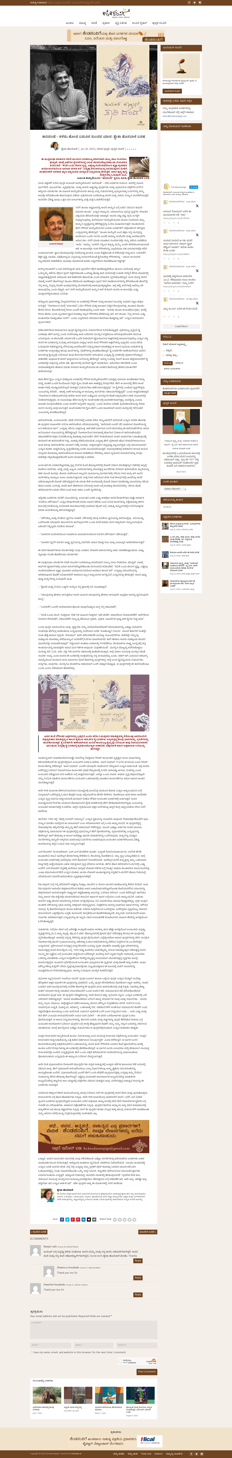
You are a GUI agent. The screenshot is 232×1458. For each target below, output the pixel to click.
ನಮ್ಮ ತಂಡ (132, 1454)
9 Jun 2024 (190, 202)
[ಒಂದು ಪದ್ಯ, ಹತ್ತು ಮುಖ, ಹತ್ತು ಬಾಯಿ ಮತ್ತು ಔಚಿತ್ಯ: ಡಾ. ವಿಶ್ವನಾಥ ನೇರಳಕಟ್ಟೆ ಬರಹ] (165, 539)
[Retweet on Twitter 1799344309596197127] (169, 259)
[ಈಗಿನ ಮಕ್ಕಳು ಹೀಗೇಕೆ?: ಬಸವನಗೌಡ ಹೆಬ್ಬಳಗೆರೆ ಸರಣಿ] (165, 526)
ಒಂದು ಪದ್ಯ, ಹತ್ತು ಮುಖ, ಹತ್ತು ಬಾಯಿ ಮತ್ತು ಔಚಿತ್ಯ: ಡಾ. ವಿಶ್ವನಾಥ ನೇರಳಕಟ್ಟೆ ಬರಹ (185, 539)
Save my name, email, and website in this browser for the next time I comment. (79, 1353)
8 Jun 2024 (190, 231)
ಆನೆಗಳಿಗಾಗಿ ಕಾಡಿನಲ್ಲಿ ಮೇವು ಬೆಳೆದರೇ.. (43, 1409)
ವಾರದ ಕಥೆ (185, 589)
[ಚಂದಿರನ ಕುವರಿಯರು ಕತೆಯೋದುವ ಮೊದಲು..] (109, 1395)
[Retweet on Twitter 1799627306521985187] (169, 223)
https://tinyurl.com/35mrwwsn (177, 287)
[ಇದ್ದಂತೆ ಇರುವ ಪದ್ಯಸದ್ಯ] (78, 1395)
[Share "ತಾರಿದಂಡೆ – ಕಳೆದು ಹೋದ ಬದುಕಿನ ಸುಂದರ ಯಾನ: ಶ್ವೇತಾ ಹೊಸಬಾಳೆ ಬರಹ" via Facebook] (62, 1219)
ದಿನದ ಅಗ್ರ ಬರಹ (187, 530)
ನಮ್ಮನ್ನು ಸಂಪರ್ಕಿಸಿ (174, 1454)
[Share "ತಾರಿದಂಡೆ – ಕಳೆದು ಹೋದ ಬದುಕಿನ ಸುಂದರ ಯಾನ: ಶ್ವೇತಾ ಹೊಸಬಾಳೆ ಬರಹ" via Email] (89, 1219)
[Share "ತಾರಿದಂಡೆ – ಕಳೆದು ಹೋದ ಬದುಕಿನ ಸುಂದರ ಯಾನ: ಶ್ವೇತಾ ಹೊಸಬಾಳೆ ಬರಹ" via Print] (94, 1219)
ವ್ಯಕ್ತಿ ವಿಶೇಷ (121, 24)
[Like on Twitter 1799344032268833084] (174, 291)
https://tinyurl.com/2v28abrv (176, 254)
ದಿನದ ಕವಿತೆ (185, 556)
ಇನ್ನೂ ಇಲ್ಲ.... (172, 355)
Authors (159, 1454)
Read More (181, 472)
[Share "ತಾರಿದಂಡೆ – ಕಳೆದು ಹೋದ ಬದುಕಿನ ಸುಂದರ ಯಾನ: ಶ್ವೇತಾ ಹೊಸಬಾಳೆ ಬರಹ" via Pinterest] (78, 1219)
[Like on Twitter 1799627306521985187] (174, 223)
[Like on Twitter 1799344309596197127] (174, 259)
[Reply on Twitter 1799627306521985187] (165, 223)
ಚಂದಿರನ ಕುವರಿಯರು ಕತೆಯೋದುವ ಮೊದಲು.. (108, 1409)
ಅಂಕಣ (70, 24)
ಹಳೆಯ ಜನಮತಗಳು (172, 369)
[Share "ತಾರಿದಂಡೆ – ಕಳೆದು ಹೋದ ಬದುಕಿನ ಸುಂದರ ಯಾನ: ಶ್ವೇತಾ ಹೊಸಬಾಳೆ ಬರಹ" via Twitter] (67, 1219)
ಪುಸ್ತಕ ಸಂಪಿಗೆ (159, 24)
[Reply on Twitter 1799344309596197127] (165, 259)
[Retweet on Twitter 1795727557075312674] (169, 317)
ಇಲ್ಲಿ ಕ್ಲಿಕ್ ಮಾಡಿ (170, 393)
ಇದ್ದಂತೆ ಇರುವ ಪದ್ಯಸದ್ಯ (73, 1407)
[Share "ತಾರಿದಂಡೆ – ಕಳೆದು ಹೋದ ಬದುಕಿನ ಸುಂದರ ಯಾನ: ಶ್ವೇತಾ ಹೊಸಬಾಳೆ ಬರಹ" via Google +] (72, 1219)
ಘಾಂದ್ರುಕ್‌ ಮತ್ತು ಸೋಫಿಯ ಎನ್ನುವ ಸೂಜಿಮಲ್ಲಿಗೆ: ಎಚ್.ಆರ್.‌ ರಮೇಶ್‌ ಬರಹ (139, 1410)
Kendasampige (176, 202)
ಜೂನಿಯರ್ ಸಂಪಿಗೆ (172, 91)
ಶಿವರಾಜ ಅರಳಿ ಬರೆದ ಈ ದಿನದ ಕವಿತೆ (184, 553)
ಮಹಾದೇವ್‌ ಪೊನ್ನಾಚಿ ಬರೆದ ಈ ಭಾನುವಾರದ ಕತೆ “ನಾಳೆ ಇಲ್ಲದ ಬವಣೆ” (182, 584)
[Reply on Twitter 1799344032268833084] (165, 291)
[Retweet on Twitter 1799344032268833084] (169, 291)
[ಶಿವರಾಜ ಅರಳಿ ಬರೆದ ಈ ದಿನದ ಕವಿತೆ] (165, 554)
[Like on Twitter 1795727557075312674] (174, 317)
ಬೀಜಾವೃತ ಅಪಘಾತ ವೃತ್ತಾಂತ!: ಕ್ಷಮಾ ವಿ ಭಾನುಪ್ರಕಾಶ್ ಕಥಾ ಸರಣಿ (180, 82)
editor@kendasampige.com (175, 116)
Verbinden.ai (76, 1454)
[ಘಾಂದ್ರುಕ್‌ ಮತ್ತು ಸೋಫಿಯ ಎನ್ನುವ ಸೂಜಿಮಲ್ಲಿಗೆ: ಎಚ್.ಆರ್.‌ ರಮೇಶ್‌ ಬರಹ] (140, 1395)
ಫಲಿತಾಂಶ (179, 363)
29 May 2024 (191, 299)
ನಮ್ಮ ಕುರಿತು (118, 1454)
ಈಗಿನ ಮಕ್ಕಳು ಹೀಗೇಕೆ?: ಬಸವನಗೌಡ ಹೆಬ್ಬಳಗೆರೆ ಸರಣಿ (74, 3)
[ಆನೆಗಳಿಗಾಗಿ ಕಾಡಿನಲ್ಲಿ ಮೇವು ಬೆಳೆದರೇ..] (47, 1395)
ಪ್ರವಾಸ (106, 24)
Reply (138, 1261)
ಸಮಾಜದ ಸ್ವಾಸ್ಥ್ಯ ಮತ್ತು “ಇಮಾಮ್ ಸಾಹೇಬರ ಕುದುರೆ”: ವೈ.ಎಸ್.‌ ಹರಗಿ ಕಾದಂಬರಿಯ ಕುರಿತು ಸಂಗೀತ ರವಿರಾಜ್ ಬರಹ (181, 445)
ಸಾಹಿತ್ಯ (82, 24)
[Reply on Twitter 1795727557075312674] (165, 317)
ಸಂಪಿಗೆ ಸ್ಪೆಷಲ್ (139, 24)
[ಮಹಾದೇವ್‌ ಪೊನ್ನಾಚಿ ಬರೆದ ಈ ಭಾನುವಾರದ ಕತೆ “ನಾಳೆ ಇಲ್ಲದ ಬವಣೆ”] (165, 583)
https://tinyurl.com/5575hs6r (176, 218)
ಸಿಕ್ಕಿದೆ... (169, 351)
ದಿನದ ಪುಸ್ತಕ (103, 149)
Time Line (146, 1454)
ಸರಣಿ (94, 24)
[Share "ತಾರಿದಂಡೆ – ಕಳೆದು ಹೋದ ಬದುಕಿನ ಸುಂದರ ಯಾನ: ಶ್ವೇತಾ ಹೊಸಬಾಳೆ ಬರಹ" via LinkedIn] (83, 1219)
